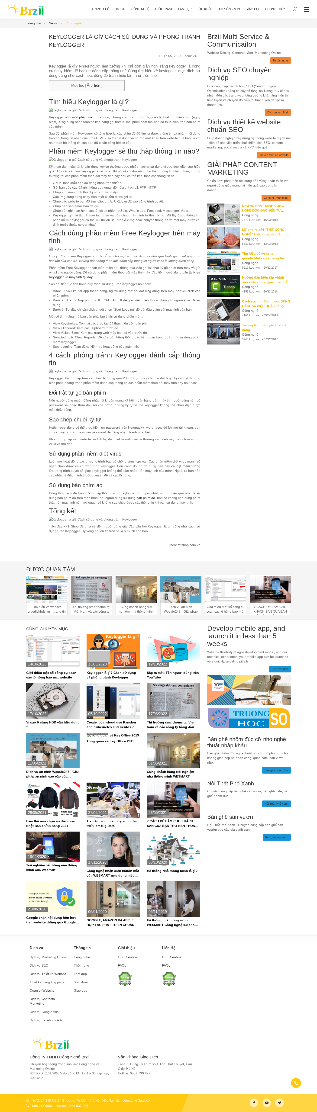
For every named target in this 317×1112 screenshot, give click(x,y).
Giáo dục (253, 9)
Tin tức (120, 9)
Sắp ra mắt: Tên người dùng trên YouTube (173, 675)
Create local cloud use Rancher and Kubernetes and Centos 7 (111, 724)
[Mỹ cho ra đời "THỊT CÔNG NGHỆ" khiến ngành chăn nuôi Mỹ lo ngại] (224, 238)
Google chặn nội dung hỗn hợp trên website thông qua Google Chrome (51, 920)
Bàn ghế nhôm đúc (276, 770)
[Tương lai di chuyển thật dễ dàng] (224, 333)
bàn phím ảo (145, 498)
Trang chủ (33, 23)
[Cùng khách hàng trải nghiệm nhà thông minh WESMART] (173, 750)
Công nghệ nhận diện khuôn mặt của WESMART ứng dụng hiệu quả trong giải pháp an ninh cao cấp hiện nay (113, 873)
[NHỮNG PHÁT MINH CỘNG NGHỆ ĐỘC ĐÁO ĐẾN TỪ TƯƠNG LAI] (224, 214)
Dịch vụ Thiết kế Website (48, 974)
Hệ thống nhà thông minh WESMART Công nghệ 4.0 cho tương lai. (171, 922)
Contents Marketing (276, 197)
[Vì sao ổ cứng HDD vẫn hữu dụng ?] (53, 701)
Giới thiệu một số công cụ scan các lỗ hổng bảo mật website (51, 675)
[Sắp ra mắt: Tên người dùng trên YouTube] (173, 651)
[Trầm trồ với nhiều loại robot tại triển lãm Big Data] (113, 799)
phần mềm (87, 117)
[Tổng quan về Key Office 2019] (113, 735)
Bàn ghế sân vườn (276, 837)
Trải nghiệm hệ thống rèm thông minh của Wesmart (51, 867)
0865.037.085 (78, 1106)
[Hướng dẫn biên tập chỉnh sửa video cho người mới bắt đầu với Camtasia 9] (224, 286)
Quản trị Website (42, 990)
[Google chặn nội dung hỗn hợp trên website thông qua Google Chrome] (53, 897)
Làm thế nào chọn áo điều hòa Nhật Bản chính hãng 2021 (50, 823)
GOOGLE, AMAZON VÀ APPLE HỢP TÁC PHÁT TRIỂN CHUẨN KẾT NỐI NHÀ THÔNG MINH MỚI (112, 922)
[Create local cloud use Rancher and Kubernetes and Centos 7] (113, 701)
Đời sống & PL (229, 9)
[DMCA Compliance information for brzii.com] (125, 978)
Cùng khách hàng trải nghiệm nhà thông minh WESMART (170, 774)
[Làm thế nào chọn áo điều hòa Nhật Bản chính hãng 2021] (53, 799)
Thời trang (164, 9)
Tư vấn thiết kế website (273, 155)
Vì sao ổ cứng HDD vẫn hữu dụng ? (53, 724)
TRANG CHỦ (100, 9)
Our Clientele (127, 957)
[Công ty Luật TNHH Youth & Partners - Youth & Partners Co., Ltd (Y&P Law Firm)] (249, 689)
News (53, 23)
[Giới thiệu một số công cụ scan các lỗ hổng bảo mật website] (53, 651)
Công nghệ (140, 9)
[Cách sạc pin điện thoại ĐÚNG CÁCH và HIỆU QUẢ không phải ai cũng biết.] (224, 310)
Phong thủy (275, 9)
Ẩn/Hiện (93, 85)
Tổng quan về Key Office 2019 (110, 741)
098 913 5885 (42, 1106)
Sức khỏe (205, 9)
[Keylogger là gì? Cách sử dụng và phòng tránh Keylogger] (113, 651)
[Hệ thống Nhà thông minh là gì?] (173, 849)
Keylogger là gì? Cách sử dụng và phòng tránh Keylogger (111, 675)
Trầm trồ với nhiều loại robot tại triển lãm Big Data (112, 823)
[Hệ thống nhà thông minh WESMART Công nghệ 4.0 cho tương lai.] (173, 898)
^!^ (310, 1103)
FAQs (122, 965)
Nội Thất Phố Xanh (276, 803)
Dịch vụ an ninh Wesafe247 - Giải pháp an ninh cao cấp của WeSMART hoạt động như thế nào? (52, 774)
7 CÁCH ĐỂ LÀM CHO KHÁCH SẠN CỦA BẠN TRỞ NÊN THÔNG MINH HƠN (172, 823)
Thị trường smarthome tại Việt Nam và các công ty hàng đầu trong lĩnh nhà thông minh (170, 724)
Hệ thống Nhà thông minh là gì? (172, 871)
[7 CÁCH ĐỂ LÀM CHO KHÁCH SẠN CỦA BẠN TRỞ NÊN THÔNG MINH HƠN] (173, 799)
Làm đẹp (185, 9)
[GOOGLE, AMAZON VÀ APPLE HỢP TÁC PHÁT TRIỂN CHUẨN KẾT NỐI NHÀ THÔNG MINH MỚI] (113, 898)
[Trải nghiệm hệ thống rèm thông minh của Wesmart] (53, 846)
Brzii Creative (280, 669)
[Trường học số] (249, 718)
